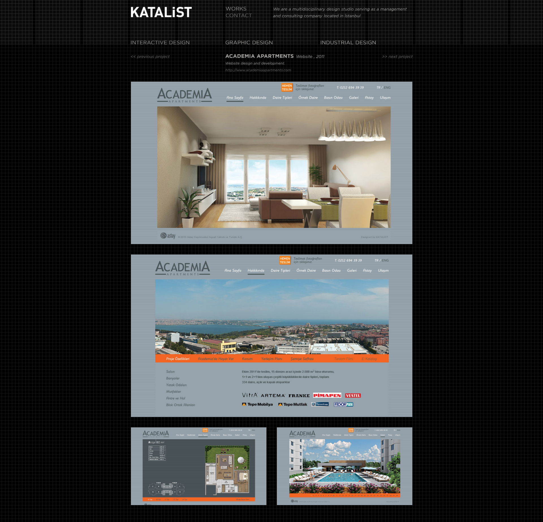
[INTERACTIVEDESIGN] (160, 43)
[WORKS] (236, 9)
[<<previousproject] (150, 57)
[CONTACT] (238, 16)
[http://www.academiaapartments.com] (258, 72)
